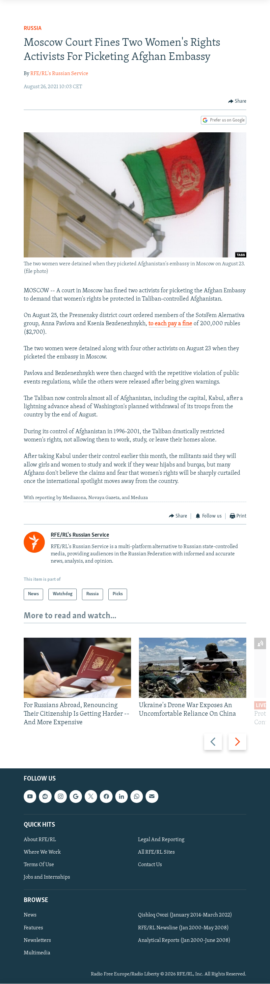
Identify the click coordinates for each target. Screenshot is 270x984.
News (30, 915)
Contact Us (150, 864)
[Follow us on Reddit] (45, 796)
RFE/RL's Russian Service (59, 73)
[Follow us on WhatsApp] (136, 796)
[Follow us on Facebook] (106, 796)
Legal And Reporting (161, 839)
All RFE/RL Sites (156, 852)
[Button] (237, 101)
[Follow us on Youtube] (30, 796)
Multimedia (37, 953)
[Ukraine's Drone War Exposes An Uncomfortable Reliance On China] (192, 668)
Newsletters (37, 940)
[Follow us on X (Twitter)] (91, 796)
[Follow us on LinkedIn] (121, 796)
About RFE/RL (40, 839)
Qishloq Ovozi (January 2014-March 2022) (185, 915)
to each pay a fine (170, 324)
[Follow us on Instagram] (60, 796)
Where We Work (42, 852)
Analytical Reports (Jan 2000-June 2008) (184, 940)
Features (33, 928)
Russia (32, 29)
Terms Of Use (39, 864)
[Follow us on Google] (75, 796)
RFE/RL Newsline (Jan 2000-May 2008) (183, 928)
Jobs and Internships (47, 877)
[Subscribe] (152, 796)
